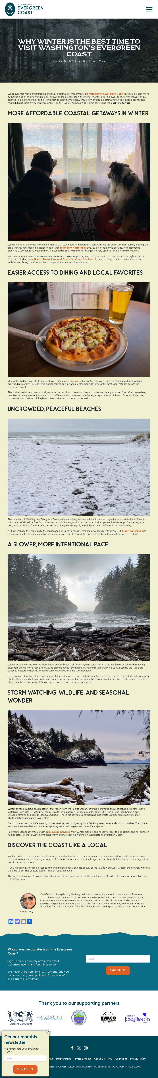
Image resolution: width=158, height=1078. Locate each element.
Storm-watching (131, 531)
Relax (92, 61)
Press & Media (83, 1058)
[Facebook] (72, 1048)
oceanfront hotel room (73, 247)
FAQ (110, 1058)
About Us (99, 1058)
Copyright (121, 1058)
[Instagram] (86, 1048)
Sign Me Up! (118, 970)
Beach (81, 61)
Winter (102, 61)
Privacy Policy (138, 1058)
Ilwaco (46, 259)
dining (74, 381)
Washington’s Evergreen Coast (105, 93)
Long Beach (34, 259)
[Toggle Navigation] (149, 9)
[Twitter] (79, 1048)
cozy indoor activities (58, 832)
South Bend (70, 259)
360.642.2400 (134, 1067)
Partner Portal (64, 1058)
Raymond (56, 259)
